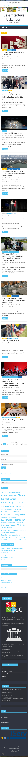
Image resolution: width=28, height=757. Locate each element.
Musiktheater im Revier (12, 376)
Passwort (3, 459)
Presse (3, 525)
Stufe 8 (13, 169)
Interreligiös (4, 179)
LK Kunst (9, 50)
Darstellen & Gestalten (7, 251)
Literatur (8, 522)
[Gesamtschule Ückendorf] (14, 9)
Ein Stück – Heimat (9, 216)
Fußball (16, 512)
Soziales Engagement (10, 532)
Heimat (22, 218)
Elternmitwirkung (10, 509)
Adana (2, 492)
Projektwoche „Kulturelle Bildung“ (11, 342)
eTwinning (5, 512)
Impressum (4, 585)
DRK (17, 506)
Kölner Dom (12, 179)
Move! (4, 130)
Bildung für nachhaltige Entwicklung (13, 499)
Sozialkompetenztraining (10, 535)
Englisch (18, 509)
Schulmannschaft (13, 530)
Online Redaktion (15, 56)
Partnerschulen (19, 522)
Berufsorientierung (9, 495)
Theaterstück (11, 220)
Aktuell (4, 213)
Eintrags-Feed (4, 717)
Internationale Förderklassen (9, 417)
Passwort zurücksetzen (6, 474)
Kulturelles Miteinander (14, 306)
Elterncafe (3, 509)
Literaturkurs (5, 220)
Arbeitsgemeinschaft (13, 492)
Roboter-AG (15, 525)
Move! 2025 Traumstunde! (12, 133)
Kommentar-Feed (5, 720)
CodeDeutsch (5, 506)
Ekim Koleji (21, 506)
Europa (11, 512)
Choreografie (5, 137)
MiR (15, 137)
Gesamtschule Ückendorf (14, 17)
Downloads (4, 577)
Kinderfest (13, 517)
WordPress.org (5, 722)
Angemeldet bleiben (8, 464)
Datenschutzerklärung (6, 582)
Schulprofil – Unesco (6, 580)
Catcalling (16, 503)
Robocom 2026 (5, 552)
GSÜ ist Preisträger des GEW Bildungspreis (13, 421)
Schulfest (4, 530)
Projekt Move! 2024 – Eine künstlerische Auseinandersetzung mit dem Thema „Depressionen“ (13, 382)
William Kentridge (10, 58)
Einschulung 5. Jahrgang (7, 557)
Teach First (15, 537)
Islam (9, 179)
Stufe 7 (9, 169)
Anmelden (3, 715)
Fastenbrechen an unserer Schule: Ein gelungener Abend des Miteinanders (13, 300)
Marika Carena (11, 137)
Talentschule (14, 338)
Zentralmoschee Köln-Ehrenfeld (14, 181)
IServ (7, 517)
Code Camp (22, 503)
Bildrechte (3, 587)
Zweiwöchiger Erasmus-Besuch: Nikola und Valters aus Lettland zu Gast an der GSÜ (13, 95)
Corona (12, 506)
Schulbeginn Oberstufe (7, 5)
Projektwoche (5, 347)
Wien (3, 264)
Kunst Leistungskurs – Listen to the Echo (13, 53)
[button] (3, 754)
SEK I (13, 296)
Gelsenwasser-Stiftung (10, 515)
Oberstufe (12, 522)
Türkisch (21, 538)
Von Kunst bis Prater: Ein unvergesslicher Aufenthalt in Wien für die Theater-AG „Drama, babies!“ (13, 257)
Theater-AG (23, 262)
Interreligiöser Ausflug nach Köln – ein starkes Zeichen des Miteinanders (13, 173)
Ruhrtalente (8, 528)
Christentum (22, 177)
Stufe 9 (18, 169)
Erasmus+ (5, 90)
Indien (22, 514)
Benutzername (4, 454)
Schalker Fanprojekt (17, 528)
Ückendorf (23, 539)
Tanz (6, 139)
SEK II (14, 50)
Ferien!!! (3, 560)
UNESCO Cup (4, 539)
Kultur (4, 50)
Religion (7, 525)
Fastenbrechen (5, 306)
